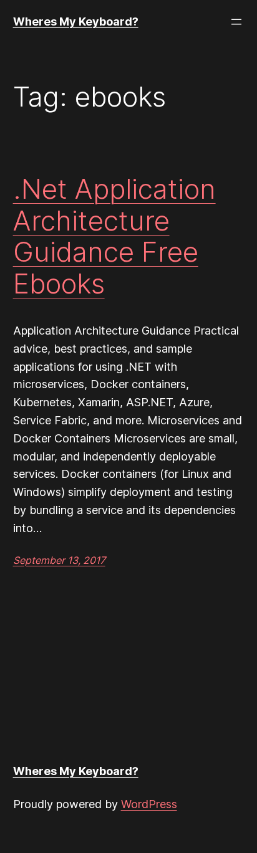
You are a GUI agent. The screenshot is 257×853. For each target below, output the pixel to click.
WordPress (149, 804)
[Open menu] (236, 21)
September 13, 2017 (59, 560)
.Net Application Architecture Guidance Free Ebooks (114, 236)
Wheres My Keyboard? (75, 21)
